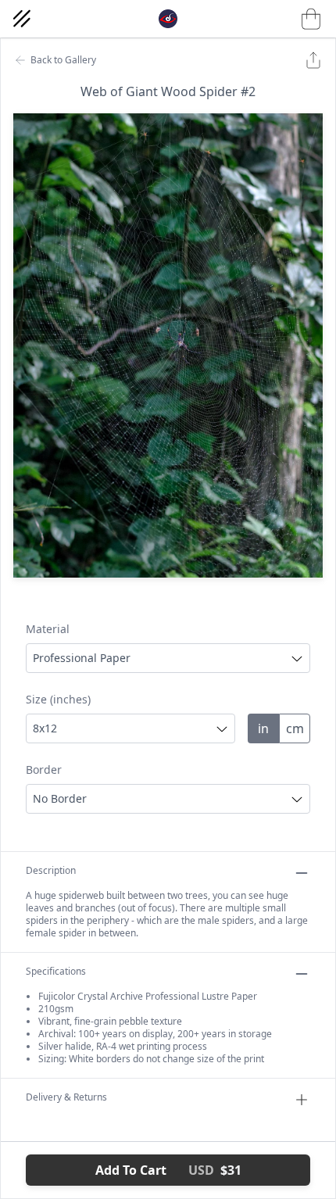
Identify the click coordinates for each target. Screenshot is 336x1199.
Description (51, 870)
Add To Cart (168, 1170)
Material (48, 628)
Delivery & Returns (66, 1097)
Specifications (56, 971)
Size (58, 699)
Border (44, 769)
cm (295, 728)
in (263, 728)
